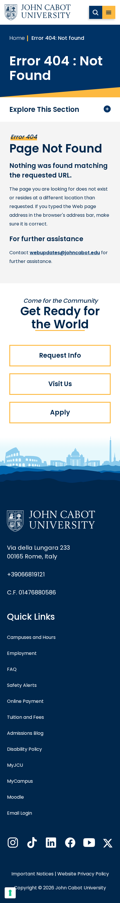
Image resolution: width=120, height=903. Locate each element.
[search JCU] (95, 12)
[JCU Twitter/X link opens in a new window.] (108, 843)
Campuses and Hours (31, 637)
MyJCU (15, 765)
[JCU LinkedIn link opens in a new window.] (50, 844)
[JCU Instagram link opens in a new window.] (12, 844)
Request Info (60, 355)
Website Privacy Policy (83, 873)
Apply (60, 412)
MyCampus (20, 781)
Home (17, 38)
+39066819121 (26, 574)
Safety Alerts (22, 685)
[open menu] (108, 12)
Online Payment (25, 701)
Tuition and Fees (25, 717)
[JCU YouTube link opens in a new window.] (88, 844)
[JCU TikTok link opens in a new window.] (31, 844)
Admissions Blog (25, 733)
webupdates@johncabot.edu (65, 252)
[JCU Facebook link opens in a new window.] (69, 844)
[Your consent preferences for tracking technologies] (10, 892)
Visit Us (60, 383)
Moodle (15, 797)
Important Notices (32, 873)
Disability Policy (24, 749)
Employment (22, 653)
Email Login (19, 813)
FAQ (12, 669)
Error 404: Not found (57, 38)
